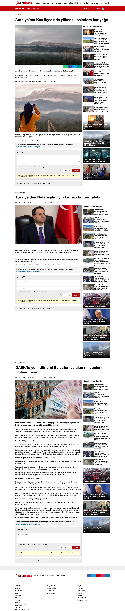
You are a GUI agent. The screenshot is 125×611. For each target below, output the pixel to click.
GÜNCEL (38, 3)
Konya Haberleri (51, 588)
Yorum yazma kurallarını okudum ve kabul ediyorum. (33, 167)
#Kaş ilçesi (26, 140)
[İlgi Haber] (23, 5)
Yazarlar (80, 588)
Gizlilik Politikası (83, 598)
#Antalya (17, 140)
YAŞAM (17, 600)
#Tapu (60, 517)
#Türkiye (17, 265)
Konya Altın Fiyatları (53, 586)
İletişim (80, 595)
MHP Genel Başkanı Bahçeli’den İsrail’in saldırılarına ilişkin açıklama (50, 10)
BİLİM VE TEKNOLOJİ (96, 3)
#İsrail (46, 265)
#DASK (17, 517)
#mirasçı (64, 517)
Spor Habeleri (51, 593)
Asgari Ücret (50, 590)
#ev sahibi (69, 517)
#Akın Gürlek (35, 265)
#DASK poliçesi (55, 517)
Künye (80, 593)
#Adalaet (30, 265)
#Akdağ (31, 140)
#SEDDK (45, 517)
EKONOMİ (50, 3)
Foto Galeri (81, 590)
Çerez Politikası (83, 600)
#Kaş (21, 140)
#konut (49, 517)
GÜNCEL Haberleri (20, 15)
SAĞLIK (86, 3)
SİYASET (60, 3)
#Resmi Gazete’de (24, 517)
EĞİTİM (66, 3)
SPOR (55, 3)
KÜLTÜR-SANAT (79, 3)
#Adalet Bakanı (24, 265)
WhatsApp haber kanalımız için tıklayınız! (28, 147)
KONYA (44, 3)
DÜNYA (71, 3)
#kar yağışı (36, 140)
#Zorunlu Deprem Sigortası (36, 517)
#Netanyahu (42, 265)
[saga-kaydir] (25, 8)
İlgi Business (82, 586)
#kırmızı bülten (57, 265)
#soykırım (50, 265)
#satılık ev (74, 517)
